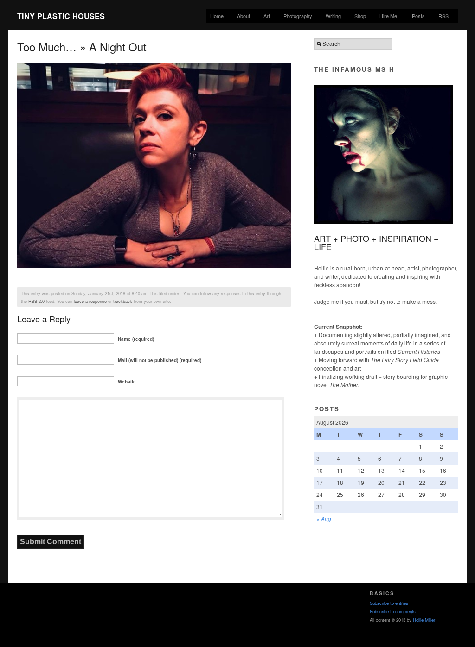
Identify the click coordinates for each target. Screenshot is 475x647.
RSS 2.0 (36, 301)
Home (217, 15)
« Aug (323, 518)
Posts (418, 15)
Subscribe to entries (389, 603)
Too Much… (47, 46)
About (243, 15)
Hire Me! (388, 15)
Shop (360, 15)
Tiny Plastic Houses (61, 16)
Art (266, 15)
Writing (333, 15)
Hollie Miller (424, 619)
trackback (122, 301)
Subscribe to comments (393, 611)
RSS (443, 15)
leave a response (90, 301)
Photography (297, 15)
